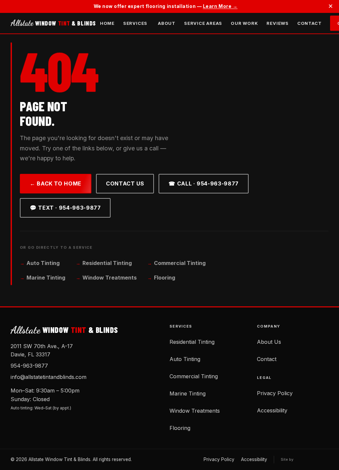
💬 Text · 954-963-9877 (65, 207)
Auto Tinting (43, 263)
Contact (309, 23)
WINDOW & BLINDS (53, 23)
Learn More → (220, 6)
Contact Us (125, 183)
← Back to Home (55, 183)
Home (107, 23)
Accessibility (272, 410)
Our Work (244, 23)
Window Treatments (109, 277)
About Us (269, 342)
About (166, 23)
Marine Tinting (45, 277)
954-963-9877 (29, 365)
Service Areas (203, 23)
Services (135, 23)
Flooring (164, 277)
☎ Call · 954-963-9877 (203, 183)
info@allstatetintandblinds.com (48, 377)
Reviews (277, 23)
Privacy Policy (275, 393)
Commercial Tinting (180, 263)
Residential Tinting (107, 263)
